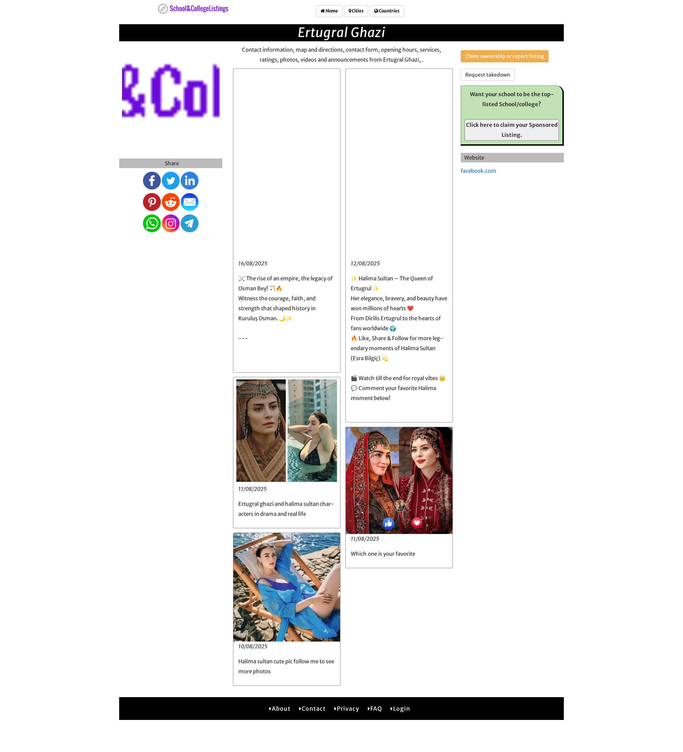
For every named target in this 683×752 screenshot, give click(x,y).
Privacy (348, 708)
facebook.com (478, 170)
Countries (388, 11)
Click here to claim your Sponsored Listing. (512, 129)
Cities (357, 11)
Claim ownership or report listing (504, 56)
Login (401, 708)
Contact (314, 708)
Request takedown (487, 75)
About (281, 708)
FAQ (376, 708)
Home (331, 11)
